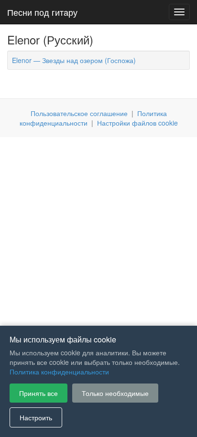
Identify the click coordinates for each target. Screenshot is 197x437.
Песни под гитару (42, 12)
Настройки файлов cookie (137, 123)
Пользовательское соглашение (79, 113)
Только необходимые (115, 393)
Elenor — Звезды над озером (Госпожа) (74, 60)
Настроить (36, 417)
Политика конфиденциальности (59, 371)
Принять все (38, 393)
